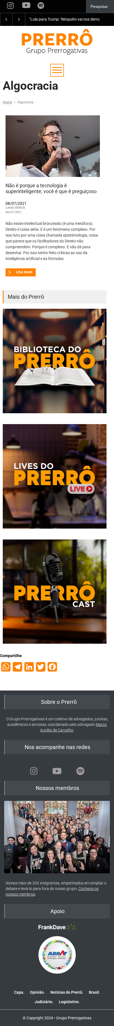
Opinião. (37, 992)
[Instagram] (33, 771)
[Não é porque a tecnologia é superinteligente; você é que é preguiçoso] (53, 146)
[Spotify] (80, 771)
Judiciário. (44, 1002)
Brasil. (94, 992)
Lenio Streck (15, 207)
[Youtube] (57, 771)
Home (7, 102)
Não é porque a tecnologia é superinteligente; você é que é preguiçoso (51, 188)
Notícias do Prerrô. (66, 992)
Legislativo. (69, 1002)
